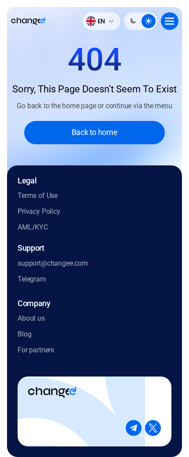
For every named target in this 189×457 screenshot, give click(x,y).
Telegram (32, 279)
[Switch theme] (140, 21)
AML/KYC (33, 227)
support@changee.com (53, 263)
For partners (36, 350)
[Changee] (28, 21)
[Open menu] (169, 21)
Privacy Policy (39, 211)
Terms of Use (38, 195)
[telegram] (134, 428)
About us (31, 318)
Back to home (95, 132)
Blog (24, 334)
